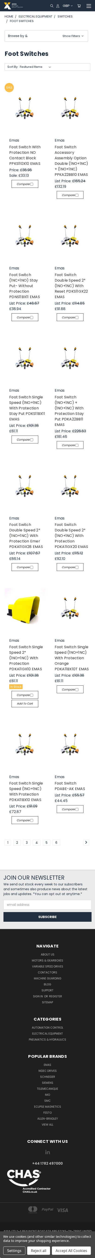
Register (55, 996)
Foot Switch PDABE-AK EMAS (70, 786)
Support (47, 990)
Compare (23, 184)
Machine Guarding (47, 978)
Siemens (47, 1083)
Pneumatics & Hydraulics (47, 1039)
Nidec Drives (48, 1071)
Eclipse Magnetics (47, 1107)
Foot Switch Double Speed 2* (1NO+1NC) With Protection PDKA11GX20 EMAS (71, 535)
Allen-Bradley (47, 1119)
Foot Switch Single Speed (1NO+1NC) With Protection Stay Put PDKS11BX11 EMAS (27, 408)
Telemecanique (47, 1089)
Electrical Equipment (47, 1033)
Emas (47, 1065)
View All (47, 1125)
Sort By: (12, 67)
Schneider (47, 1077)
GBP (66, 5)
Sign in (38, 996)
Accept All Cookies (71, 1250)
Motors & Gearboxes (47, 960)
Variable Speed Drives (47, 966)
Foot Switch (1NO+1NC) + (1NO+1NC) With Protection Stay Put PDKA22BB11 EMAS (69, 410)
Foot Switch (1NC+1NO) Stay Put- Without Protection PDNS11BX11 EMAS (24, 286)
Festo (47, 1113)
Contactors (47, 972)
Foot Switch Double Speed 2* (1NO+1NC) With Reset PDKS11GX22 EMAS (71, 286)
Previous (7, 1253)
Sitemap (47, 1002)
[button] (46, 36)
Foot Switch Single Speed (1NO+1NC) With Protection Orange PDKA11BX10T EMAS (72, 658)
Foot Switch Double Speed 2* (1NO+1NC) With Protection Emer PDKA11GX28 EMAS (26, 535)
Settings (14, 1250)
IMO (47, 1095)
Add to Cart (25, 703)
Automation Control (47, 1028)
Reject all (38, 1250)
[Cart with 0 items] (79, 6)
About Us (47, 954)
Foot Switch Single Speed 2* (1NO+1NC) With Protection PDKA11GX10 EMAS (26, 658)
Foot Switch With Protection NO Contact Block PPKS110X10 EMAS (25, 155)
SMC (47, 1101)
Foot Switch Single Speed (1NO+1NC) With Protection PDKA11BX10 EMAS (26, 791)
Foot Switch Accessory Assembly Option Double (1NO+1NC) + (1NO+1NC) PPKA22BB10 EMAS (71, 160)
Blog (47, 984)
